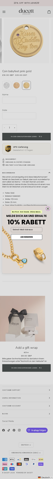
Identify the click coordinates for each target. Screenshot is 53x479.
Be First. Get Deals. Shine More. (26, 212)
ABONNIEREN (26, 237)
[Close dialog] (48, 208)
